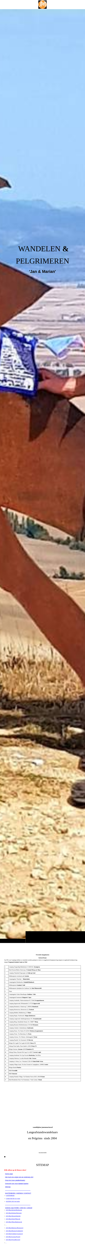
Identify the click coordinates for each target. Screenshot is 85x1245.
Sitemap (8, 1187)
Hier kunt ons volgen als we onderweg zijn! (19, 1177)
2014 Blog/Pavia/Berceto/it (13, 1239)
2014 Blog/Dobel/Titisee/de (13, 1219)
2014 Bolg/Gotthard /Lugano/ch (14, 1234)
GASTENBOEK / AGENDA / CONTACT (18, 1193)
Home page (9, 1174)
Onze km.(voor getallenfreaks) (15, 1180)
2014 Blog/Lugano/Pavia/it (13, 1237)
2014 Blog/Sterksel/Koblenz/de (14, 1210)
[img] (42, 476)
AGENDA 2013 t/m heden (13, 1201)
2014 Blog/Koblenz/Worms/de (14, 1213)
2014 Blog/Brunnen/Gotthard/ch (14, 1231)
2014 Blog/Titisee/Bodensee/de (14, 1222)
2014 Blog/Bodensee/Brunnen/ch (14, 1228)
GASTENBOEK (10, 1195)
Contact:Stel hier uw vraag (13, 1198)
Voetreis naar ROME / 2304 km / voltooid (18, 1208)
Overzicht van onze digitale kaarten (16, 1183)
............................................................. (17, 1190)
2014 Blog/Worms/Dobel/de (13, 1216)
